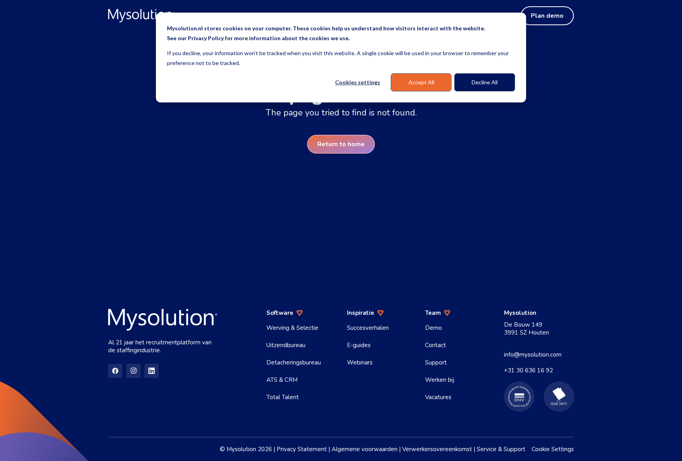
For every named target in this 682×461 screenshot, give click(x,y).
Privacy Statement (302, 449)
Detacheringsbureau (293, 362)
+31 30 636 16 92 (528, 370)
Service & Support (501, 449)
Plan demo (547, 15)
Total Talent (282, 397)
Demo (433, 328)
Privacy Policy (206, 38)
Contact (435, 345)
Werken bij (439, 380)
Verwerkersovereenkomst (437, 449)
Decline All (485, 82)
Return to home (341, 144)
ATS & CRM (282, 380)
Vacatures (438, 397)
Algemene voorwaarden (364, 449)
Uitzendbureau (285, 345)
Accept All (421, 82)
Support (436, 362)
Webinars (360, 362)
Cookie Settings (553, 449)
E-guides (359, 345)
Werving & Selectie (292, 328)
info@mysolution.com (533, 355)
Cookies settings (357, 82)
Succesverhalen (368, 328)
